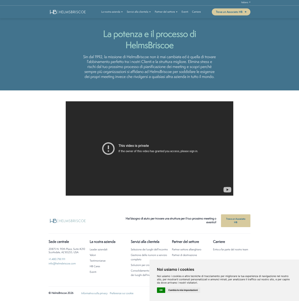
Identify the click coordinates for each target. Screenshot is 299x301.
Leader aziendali (98, 249)
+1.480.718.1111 (57, 259)
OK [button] (161, 290)
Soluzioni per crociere (143, 265)
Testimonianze (98, 261)
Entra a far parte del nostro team (230, 249)
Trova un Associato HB (229, 12)
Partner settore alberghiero (186, 249)
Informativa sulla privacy (94, 293)
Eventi (185, 12)
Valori (93, 255)
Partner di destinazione (184, 255)
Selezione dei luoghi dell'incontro (149, 249)
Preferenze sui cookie (121, 293)
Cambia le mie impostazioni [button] (183, 290)
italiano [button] (245, 2)
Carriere (196, 12)
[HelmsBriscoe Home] (68, 12)
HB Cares (95, 266)
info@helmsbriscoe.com (62, 263)
